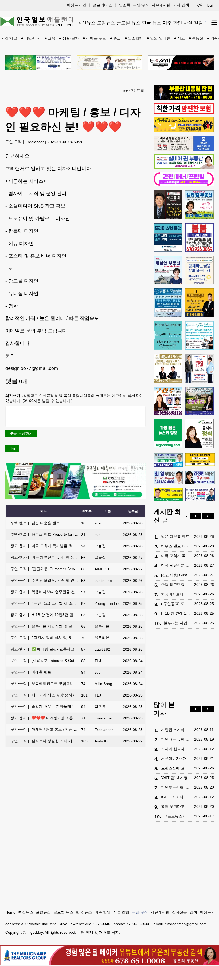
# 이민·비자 (31, 38)
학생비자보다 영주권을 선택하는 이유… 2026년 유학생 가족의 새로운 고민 (176, 594)
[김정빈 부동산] (199, 477)
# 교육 (50, 38)
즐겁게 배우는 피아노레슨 (41, 706)
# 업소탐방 (134, 38)
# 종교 (115, 38)
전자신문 (179, 912)
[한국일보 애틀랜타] (37, 22)
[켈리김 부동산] (199, 204)
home (124, 91)
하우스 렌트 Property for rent (44, 534)
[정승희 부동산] (199, 401)
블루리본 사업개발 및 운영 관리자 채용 (52, 626)
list (12, 449)
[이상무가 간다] (75, 497)
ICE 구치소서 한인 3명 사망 (176, 797)
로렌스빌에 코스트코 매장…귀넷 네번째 (176, 768)
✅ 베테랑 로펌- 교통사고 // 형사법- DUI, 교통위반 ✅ (64, 649)
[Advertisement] (184, 666)
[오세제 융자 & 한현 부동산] (184, 98)
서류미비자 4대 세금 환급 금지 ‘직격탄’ (176, 758)
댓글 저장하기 (21, 433)
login (211, 5)
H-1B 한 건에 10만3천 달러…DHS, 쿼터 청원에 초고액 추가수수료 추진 (79, 615)
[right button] (208, 516)
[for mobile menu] (214, 22)
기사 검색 (181, 5)
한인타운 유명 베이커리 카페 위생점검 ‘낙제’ (176, 739)
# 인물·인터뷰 (158, 38)
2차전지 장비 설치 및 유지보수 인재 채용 (54, 637)
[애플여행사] (199, 460)
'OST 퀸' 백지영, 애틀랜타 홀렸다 (176, 778)
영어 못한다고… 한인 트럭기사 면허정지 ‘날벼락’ (176, 806)
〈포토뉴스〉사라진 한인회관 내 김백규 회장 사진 (177, 816)
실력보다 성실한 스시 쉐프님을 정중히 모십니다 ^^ (62, 741)
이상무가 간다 (78, 5)
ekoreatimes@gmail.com (186, 924)
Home (10, 912)
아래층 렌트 (29, 672)
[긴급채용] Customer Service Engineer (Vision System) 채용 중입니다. (78, 569)
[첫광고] (38, 62)
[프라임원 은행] (168, 237)
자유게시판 (161, 5)
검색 (193, 912)
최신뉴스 (86, 22)
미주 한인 (172, 22)
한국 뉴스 (151, 22)
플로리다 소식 (104, 5)
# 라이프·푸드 (94, 38)
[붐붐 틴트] (199, 237)
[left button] (195, 516)
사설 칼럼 (193, 22)
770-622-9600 (138, 924)
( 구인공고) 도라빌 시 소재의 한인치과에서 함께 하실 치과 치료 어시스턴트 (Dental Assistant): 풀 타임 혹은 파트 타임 (176, 604)
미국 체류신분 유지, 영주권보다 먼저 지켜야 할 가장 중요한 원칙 (73, 557)
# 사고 (179, 38)
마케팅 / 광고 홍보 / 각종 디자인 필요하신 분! (57, 729)
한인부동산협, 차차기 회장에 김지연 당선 (176, 787)
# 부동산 (196, 38)
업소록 (124, 5)
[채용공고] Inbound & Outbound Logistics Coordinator (65, 660)
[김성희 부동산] (110, 62)
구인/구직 (141, 5)
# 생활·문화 (69, 38)
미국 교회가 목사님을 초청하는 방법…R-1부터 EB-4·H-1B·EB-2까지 (77, 546)
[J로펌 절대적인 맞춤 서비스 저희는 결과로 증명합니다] (168, 368)
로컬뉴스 (106, 22)
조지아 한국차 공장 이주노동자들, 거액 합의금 (176, 749)
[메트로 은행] (199, 270)
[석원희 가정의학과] (168, 460)
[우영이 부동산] (184, 131)
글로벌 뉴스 (128, 22)
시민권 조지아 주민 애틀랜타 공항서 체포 (176, 730)
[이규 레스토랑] (181, 62)
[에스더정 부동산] (199, 368)
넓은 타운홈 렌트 (34, 523)
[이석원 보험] (184, 112)
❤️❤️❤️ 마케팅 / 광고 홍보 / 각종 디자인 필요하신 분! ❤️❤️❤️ (72, 718)
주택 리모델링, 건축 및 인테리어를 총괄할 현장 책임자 (65, 580)
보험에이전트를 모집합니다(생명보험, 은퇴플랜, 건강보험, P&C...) (75, 683)
